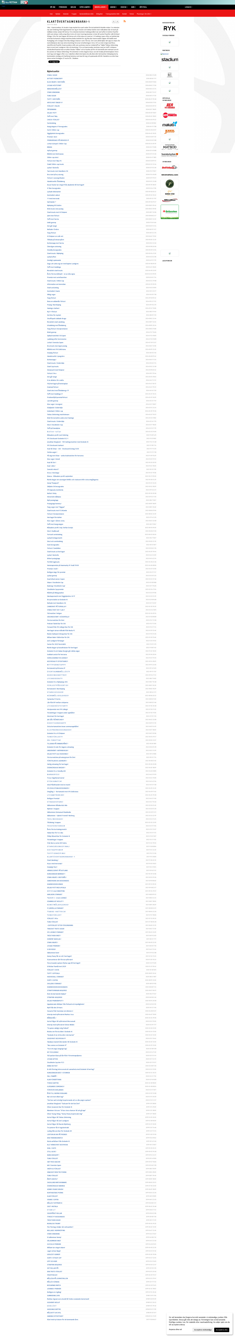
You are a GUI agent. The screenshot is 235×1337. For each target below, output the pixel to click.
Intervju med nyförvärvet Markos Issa (60, 1014)
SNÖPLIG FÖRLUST (54, 1169)
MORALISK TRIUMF (53, 1223)
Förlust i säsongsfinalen (56, 178)
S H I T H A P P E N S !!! (55, 850)
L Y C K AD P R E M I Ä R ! (55, 795)
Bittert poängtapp (53, 558)
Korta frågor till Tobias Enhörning (59, 1117)
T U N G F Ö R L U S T (54, 915)
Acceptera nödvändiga (203, 1330)
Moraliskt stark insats (55, 270)
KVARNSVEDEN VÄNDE (55, 884)
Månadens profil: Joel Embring (57, 435)
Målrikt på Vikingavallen (55, 593)
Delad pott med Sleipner (55, 370)
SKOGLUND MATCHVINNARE (57, 1182)
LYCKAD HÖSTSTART (54, 85)
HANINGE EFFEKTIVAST (55, 1316)
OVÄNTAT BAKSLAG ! (54, 939)
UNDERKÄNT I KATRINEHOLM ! (57, 750)
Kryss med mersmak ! (54, 864)
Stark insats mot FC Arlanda (57, 510)
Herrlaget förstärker (54, 517)
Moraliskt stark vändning (56, 322)
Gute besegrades (53, 545)
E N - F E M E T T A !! (54, 740)
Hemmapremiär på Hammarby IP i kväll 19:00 (63, 565)
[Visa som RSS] (125, 22)
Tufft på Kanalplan (53, 428)
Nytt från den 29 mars (55, 1008)
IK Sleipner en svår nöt (55, 236)
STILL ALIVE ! (51, 1151)
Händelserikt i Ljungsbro (56, 356)
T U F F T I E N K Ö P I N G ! (56, 853)
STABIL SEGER (52, 75)
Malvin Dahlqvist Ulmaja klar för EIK (59, 634)
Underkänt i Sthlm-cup (55, 411)
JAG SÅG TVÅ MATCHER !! (55, 720)
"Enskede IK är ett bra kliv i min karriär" (60, 1035)
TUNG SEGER (51, 96)
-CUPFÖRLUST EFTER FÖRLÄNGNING (60, 925)
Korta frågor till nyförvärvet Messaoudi (61, 1021)
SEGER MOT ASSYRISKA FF (56, 1038)
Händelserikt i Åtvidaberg (56, 181)
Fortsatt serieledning (54, 534)
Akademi (113, 7)
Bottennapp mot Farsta (55, 243)
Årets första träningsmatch (57, 829)
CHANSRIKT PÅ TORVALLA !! (56, 606)
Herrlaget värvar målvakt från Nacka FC (61, 630)
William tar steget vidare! (56, 1247)
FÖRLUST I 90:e (52, 918)
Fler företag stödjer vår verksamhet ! (60, 1227)
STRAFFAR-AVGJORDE (54, 997)
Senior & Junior (100, 7)
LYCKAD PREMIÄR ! (53, 946)
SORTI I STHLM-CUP (54, 1258)
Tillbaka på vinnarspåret (55, 240)
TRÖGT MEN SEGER (53, 1220)
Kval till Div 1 (51, 462)
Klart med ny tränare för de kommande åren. (62, 1319)
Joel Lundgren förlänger (55, 641)
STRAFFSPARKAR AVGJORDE (57, 990)
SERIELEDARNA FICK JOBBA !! (57, 658)
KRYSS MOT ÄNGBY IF (55, 102)
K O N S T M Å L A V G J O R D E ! (58, 905)
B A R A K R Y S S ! (53, 774)
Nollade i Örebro (53, 229)
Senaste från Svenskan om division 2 (60, 1011)
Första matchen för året (55, 620)
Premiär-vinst (52, 137)
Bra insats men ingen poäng (57, 346)
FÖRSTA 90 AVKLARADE (55, 1090)
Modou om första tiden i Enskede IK (59, 1032)
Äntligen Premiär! (53, 798)
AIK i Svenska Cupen (54, 1165)
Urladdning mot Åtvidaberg (56, 325)
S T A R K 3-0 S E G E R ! (55, 692)
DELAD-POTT (52, 113)
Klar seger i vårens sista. (56, 521)
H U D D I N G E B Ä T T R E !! (56, 675)
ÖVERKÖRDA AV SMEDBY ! (56, 768)
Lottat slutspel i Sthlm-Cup (57, 144)
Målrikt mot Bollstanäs (55, 154)
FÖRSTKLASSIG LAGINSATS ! (57, 761)
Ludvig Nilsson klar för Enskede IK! (59, 1131)
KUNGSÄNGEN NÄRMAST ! (56, 874)
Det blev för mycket (54, 315)
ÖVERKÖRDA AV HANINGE (56, 1186)
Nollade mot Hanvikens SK (56, 603)
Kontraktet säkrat (53, 195)
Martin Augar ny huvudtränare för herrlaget (62, 648)
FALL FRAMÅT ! (52, 1076)
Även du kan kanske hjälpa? (56, 994)
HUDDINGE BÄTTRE (54, 1309)
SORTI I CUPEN (52, 980)
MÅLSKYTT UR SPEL (54, 1313)
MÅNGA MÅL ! (51, 1018)
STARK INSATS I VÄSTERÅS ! (56, 877)
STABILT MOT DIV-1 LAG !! (56, 610)
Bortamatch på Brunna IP (56, 668)
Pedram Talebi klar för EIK (56, 624)
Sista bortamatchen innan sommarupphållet (62, 726)
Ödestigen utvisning (54, 246)
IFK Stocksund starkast (55, 445)
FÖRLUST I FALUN (53, 106)
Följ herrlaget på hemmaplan (57, 384)
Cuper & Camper (85, 7)
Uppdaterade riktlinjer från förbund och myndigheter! (65, 1004)
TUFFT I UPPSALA (53, 973)
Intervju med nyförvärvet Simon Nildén (60, 1025)
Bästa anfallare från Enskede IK (58, 1141)
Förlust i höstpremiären (55, 514)
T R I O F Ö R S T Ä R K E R (56, 826)
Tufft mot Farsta (53, 219)
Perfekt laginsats (53, 562)
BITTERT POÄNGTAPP (55, 78)
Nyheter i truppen (53, 809)
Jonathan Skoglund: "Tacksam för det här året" (63, 1103)
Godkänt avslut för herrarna (57, 654)
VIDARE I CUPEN (52, 1199)
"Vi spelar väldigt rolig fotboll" (58, 1028)
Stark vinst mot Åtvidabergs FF (58, 390)
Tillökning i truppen (54, 822)
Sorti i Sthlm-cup (53, 130)
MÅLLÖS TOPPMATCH (54, 1203)
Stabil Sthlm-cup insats (55, 164)
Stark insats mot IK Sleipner (57, 212)
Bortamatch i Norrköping (56, 689)
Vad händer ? (51, 202)
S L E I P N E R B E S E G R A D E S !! (59, 730)
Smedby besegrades (54, 250)
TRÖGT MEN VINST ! (54, 936)
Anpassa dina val (175, 1329)
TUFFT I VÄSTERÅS (53, 99)
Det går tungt (52, 226)
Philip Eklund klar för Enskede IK (58, 836)
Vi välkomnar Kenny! (54, 1237)
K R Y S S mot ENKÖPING (56, 891)
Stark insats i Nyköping (55, 253)
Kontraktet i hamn (53, 291)
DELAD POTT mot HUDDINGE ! (57, 754)
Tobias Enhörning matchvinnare (58, 414)
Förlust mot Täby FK (54, 161)
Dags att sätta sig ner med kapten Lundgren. (63, 264)
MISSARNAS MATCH (54, 1285)
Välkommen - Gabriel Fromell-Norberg (61, 816)
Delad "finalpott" (53, 483)
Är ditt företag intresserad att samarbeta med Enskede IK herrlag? (70, 1069)
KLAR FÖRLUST (52, 1196)
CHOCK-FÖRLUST (53, 120)
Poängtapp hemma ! (54, 504)
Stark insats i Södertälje (55, 363)
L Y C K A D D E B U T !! (54, 678)
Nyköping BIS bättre (54, 205)
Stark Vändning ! (52, 860)
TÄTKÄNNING (51, 109)
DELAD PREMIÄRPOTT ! (55, 1001)
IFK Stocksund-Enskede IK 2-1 (57, 438)
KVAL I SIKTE (51, 1148)
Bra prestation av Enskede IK (57, 600)
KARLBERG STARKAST (54, 894)
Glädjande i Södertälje (55, 408)
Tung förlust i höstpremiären (57, 329)
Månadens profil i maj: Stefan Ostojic (60, 528)
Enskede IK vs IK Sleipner (56, 733)
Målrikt (49, 147)
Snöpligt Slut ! (52, 867)
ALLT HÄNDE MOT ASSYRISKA (57, 1145)
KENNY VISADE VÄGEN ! (55, 1189)
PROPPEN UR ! (52, 1275)
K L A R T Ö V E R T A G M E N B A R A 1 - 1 (68, 21)
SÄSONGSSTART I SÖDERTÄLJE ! (58, 617)
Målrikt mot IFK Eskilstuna (56, 349)
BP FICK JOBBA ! (53, 1052)
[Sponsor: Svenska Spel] (24, 2)
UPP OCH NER (52, 1261)
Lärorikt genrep (52, 401)
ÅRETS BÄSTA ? (52, 1179)
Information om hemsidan (56, 284)
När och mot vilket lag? (55, 1097)
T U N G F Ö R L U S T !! (54, 737)
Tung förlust (51, 233)
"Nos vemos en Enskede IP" (57, 1045)
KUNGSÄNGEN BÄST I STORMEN (58, 1073)
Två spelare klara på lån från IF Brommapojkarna (64, 1055)
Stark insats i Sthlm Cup (55, 281)
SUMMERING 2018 (53, 1295)
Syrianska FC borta (53, 699)
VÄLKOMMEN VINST (54, 1241)
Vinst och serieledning (55, 541)
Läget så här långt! (54, 1251)
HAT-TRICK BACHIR (53, 1162)
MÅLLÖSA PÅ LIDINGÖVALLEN (57, 1278)
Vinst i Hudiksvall (53, 531)
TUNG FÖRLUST (52, 922)
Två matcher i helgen (54, 613)
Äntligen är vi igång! (54, 1292)
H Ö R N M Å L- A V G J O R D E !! (57, 696)
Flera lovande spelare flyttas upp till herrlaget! (63, 963)
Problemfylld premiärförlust (57, 397)
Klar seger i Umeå (53, 459)
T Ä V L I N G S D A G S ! (55, 819)
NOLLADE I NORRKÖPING (56, 1230)
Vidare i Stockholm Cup (55, 582)
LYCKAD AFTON (52, 1059)
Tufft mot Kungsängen (55, 524)
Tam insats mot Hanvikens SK (57, 171)
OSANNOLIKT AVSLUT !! (55, 901)
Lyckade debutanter (54, 192)
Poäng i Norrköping (54, 305)
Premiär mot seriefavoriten (57, 277)
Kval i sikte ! (51, 466)
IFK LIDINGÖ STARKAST (55, 932)
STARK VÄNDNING (53, 92)
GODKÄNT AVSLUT (53, 1302)
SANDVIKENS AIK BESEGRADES (58, 881)
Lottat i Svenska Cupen (55, 342)
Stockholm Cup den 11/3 (55, 1062)
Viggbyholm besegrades (55, 133)
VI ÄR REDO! (51, 949)
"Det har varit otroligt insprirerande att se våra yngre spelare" (69, 1100)
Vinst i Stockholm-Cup (55, 425)
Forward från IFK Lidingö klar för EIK (60, 627)
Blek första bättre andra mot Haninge (60, 418)
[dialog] (199, 1324)
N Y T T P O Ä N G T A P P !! (56, 665)
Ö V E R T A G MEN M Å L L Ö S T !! (58, 672)
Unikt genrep (51, 222)
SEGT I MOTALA (52, 1206)
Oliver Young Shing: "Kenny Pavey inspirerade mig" (65, 1114)
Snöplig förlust (52, 353)
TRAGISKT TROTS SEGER (55, 929)
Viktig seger (51, 294)
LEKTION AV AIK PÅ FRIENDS (57, 1134)
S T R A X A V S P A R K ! (55, 802)
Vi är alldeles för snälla (55, 380)
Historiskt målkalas (54, 497)
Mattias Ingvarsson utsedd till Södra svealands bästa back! (68, 1299)
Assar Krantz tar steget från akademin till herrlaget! (65, 185)
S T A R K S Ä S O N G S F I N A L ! (58, 846)
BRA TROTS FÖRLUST (54, 1271)
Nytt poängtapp (52, 500)
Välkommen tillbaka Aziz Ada (57, 805)
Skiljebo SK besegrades (55, 486)
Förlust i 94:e (51, 373)
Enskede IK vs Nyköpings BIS (57, 682)
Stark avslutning (53, 288)
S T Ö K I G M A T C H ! (54, 781)
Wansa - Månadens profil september (60, 476)
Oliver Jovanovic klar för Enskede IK (59, 1107)
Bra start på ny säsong (55, 174)
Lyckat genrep (52, 576)
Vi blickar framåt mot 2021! (56, 966)
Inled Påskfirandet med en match (58, 785)
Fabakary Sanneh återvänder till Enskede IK (62, 1042)
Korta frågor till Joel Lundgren (58, 1121)
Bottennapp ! (51, 360)
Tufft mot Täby (52, 116)
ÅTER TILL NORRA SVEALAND (57, 1093)
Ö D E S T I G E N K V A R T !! (56, 723)
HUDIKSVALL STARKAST (55, 977)
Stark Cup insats (53, 366)
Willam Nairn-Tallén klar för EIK (58, 637)
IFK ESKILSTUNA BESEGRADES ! (58, 788)
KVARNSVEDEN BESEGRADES (57, 987)
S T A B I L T (51, 1210)
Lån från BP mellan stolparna (57, 702)
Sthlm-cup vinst (52, 157)
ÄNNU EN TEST (52, 1066)
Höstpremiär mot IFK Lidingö (57, 709)
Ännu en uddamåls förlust (56, 301)
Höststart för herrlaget (55, 716)
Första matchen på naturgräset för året (61, 757)
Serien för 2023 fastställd (56, 644)
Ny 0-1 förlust (52, 312)
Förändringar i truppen (55, 840)
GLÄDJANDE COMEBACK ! (55, 1086)
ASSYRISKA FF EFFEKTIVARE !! (57, 661)
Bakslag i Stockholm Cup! (56, 586)
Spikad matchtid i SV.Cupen (56, 336)
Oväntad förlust (52, 387)
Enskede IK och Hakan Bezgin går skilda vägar (63, 651)
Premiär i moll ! (52, 569)
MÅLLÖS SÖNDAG (53, 1282)
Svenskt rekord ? (53, 469)
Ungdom (123, 7)
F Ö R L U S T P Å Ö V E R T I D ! (57, 685)
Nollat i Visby (51, 493)
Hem (53, 7)
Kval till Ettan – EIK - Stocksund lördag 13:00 (63, 449)
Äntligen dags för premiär (56, 572)
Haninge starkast (53, 308)
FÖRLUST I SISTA (53, 970)
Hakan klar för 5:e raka (55, 833)
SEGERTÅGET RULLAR (54, 1213)
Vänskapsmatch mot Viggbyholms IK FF (61, 596)
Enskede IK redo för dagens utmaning (60, 747)
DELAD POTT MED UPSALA (56, 888)
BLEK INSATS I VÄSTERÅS (56, 82)
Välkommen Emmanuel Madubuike (59, 812)
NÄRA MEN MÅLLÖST (54, 89)
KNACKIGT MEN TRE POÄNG (56, 1172)
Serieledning (51, 123)
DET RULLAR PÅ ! (53, 1268)
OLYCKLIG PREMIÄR (54, 1244)
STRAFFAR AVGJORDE (54, 1265)
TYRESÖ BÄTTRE (53, 1083)
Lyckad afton (51, 257)
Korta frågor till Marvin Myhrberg (59, 1124)
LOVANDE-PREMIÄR (54, 1289)
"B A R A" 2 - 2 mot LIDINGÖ (57, 898)
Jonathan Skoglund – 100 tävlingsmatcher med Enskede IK (67, 442)
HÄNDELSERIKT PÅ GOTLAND (57, 870)
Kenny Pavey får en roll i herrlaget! (59, 956)
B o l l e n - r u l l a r (54, 432)
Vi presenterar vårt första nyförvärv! (60, 960)
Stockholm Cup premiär (55, 589)
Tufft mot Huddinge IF (55, 394)
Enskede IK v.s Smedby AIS (56, 771)
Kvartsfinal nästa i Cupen (56, 579)
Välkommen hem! (53, 953)
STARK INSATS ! (52, 942)
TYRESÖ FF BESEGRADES (56, 1217)
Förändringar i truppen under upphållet (61, 713)
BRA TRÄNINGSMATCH (55, 1138)
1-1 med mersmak (53, 198)
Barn (133, 7)
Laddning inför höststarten (56, 339)
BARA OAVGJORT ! (53, 1155)
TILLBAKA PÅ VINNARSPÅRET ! (57, 744)
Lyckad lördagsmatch (54, 538)
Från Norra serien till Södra (57, 843)
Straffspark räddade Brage (56, 318)
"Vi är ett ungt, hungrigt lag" (57, 1049)
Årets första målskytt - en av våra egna (61, 274)
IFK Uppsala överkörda (55, 490)
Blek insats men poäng (55, 209)
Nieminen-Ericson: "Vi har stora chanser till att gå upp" (66, 1110)
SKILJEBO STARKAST (54, 984)
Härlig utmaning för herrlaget (57, 764)
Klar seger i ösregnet (54, 404)
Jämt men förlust (53, 216)
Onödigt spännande (54, 260)
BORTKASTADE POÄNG (55, 1193)
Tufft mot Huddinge (54, 267)
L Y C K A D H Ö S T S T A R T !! (57, 706)
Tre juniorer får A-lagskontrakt (58, 1127)
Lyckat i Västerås (53, 168)
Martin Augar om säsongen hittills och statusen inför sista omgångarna (72, 480)
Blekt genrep (51, 332)
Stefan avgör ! (52, 452)
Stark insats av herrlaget (56, 552)
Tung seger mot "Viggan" (56, 507)
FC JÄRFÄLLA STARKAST (55, 908)
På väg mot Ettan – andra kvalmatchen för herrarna (65, 456)
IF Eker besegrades (54, 188)
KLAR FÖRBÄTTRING (54, 1079)
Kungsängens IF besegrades (57, 126)
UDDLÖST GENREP (53, 1254)
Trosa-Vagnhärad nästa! (55, 778)
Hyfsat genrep (52, 150)
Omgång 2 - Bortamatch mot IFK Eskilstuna (62, 792)
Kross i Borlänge (53, 473)
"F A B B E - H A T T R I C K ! (56, 912)
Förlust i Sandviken (54, 548)
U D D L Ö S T (51, 1306)
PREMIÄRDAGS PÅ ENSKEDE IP (58, 140)
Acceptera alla (221, 1330)
